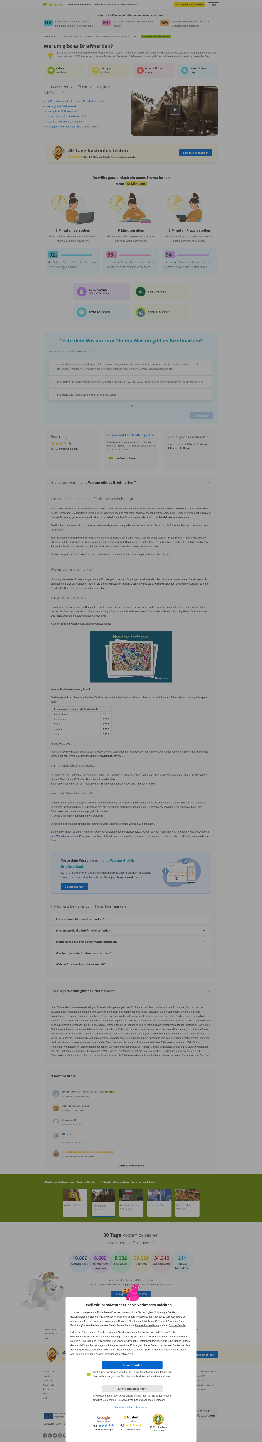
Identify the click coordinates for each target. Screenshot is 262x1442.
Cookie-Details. (177, 1325)
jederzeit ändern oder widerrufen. (98, 1349)
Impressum (141, 1407)
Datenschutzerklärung (147, 1325)
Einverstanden (132, 1365)
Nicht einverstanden (132, 1388)
